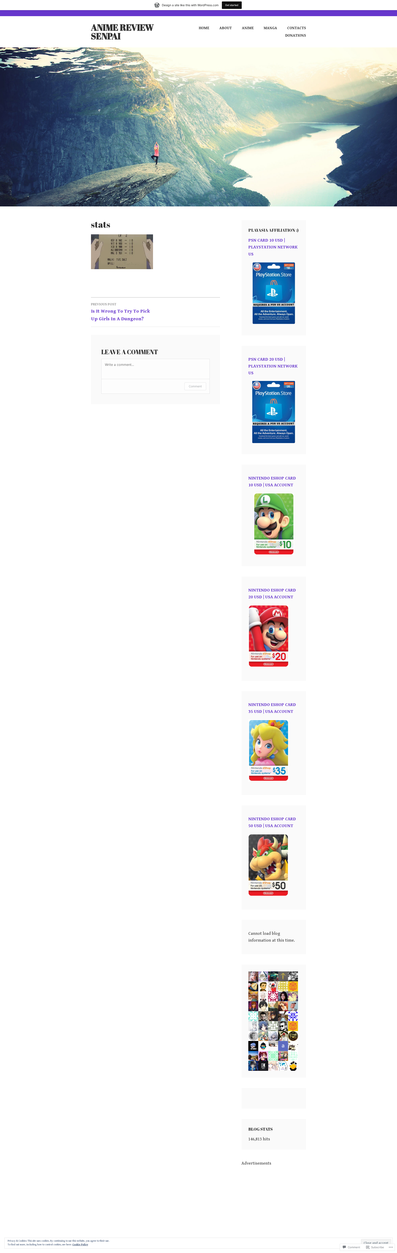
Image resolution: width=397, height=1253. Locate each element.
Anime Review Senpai (122, 32)
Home (204, 28)
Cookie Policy (80, 1244)
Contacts (296, 28)
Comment (195, 386)
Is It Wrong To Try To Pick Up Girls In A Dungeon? (120, 312)
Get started (231, 5)
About (225, 28)
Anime (248, 28)
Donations (295, 35)
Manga (270, 28)
